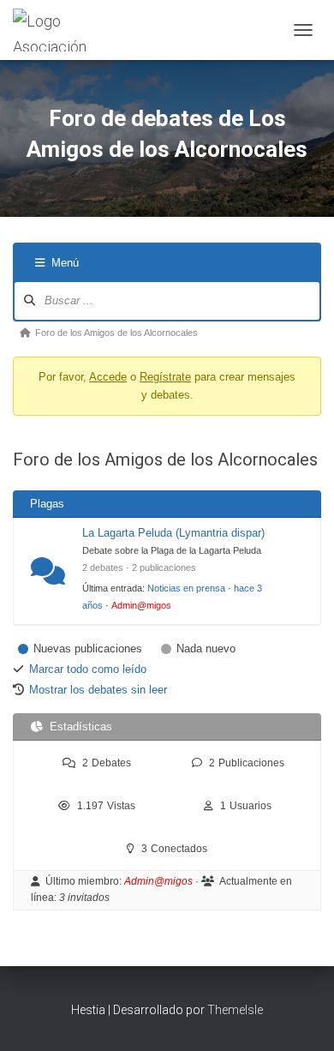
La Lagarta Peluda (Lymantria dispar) (173, 532)
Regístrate (165, 376)
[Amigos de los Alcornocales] (75, 30)
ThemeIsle (235, 1010)
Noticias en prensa (186, 588)
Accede (108, 376)
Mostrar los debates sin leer (98, 689)
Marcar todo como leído (87, 669)
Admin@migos (141, 605)
